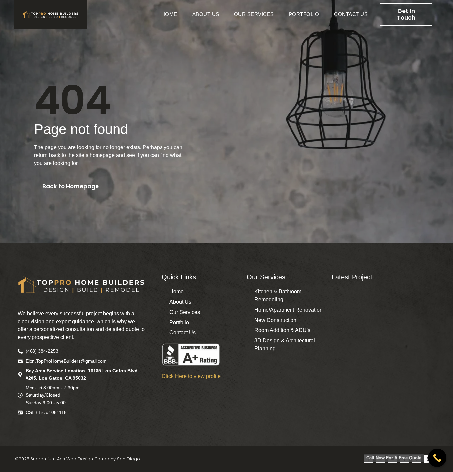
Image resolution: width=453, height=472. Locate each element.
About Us (205, 14)
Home (169, 14)
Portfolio (304, 14)
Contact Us (351, 14)
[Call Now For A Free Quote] (437, 458)
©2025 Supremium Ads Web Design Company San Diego (77, 459)
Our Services (254, 14)
